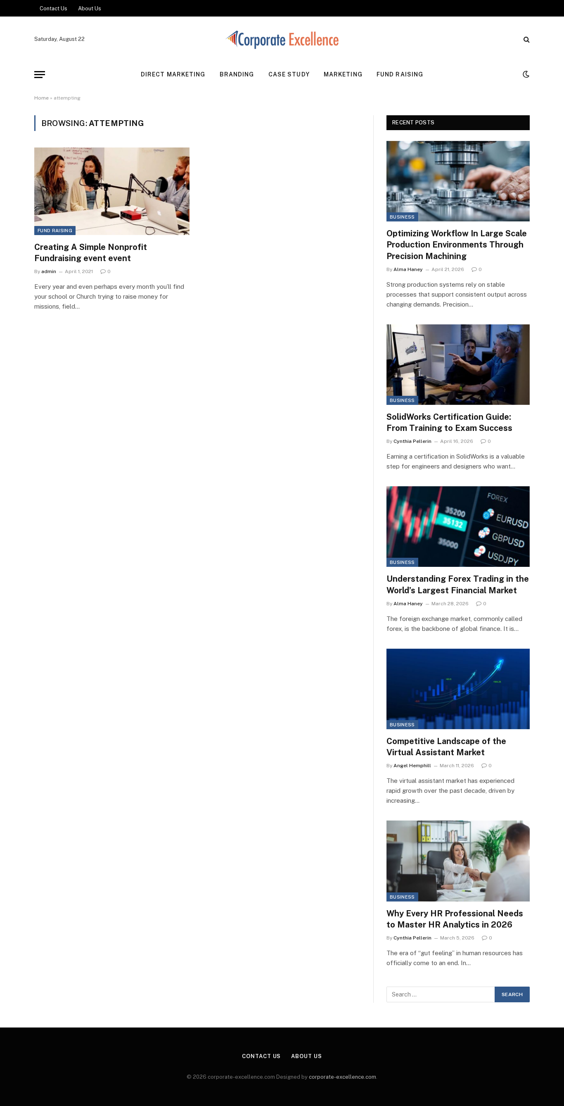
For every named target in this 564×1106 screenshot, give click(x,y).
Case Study (289, 74)
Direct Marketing (173, 74)
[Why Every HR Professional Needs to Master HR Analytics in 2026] (458, 861)
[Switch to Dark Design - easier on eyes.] (525, 74)
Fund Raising (400, 74)
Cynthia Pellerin (412, 441)
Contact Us (53, 8)
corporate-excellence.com (342, 1077)
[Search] (526, 39)
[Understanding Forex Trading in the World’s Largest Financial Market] (458, 526)
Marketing (343, 74)
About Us (89, 8)
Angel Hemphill (412, 765)
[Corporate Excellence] (282, 39)
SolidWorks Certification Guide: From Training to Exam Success (449, 422)
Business (402, 216)
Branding (237, 74)
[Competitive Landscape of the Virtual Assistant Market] (458, 689)
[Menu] (39, 74)
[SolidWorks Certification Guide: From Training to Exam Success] (458, 364)
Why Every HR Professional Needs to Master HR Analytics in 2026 (454, 919)
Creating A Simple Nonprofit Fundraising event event (90, 252)
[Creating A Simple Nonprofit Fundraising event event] (112, 191)
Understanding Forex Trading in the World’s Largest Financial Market (457, 584)
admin (48, 271)
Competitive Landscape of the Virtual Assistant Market (446, 746)
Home (41, 98)
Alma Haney (408, 269)
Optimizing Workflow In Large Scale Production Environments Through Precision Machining (456, 244)
